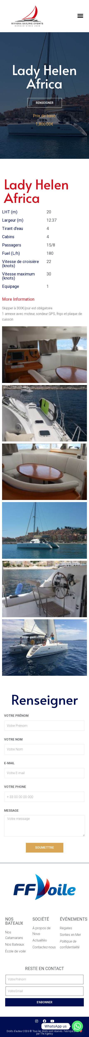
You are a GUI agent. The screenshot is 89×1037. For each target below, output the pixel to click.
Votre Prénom (16, 716)
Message (11, 810)
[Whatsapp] (77, 1026)
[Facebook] (44, 1021)
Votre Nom (13, 739)
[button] (80, 16)
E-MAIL (9, 763)
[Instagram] (36, 1021)
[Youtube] (52, 1021)
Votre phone (15, 787)
